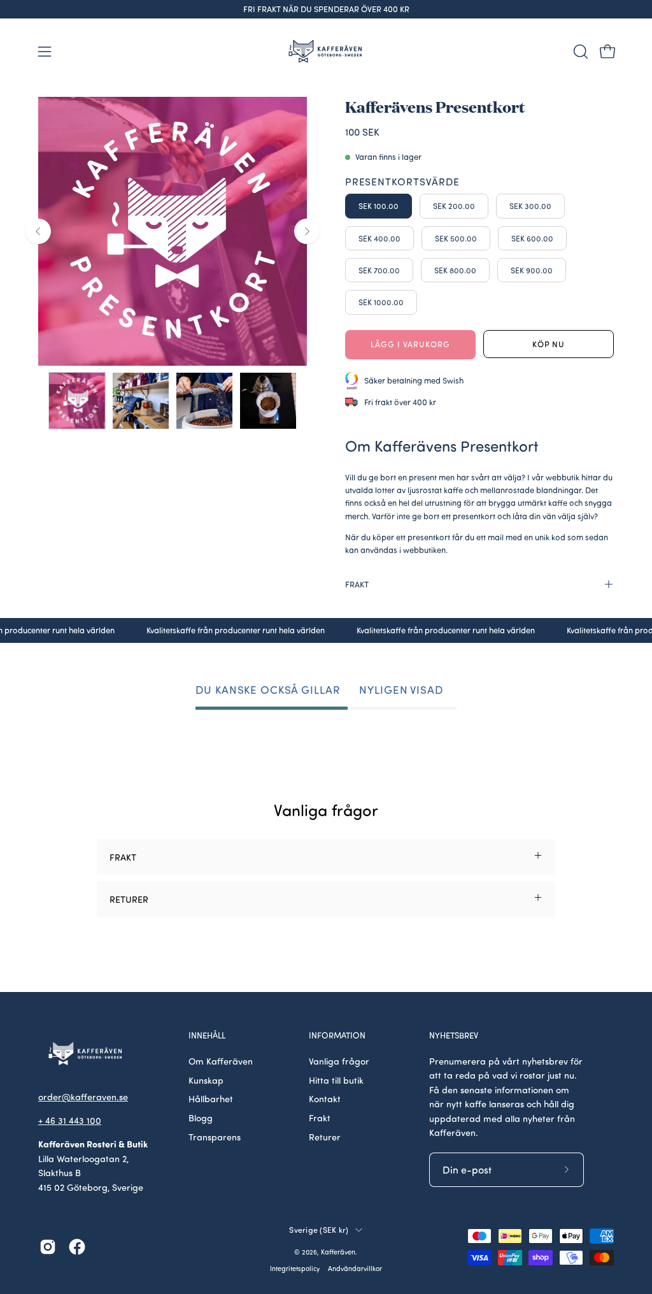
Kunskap (205, 1080)
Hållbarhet (210, 1098)
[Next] (307, 231)
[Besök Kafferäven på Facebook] (77, 1246)
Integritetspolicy (295, 1268)
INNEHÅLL (206, 1035)
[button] (579, 52)
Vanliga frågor (339, 1061)
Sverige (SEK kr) (318, 1230)
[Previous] (38, 231)
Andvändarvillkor (355, 1268)
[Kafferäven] (326, 51)
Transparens (214, 1136)
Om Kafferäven (220, 1061)
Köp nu (548, 344)
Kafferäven (338, 1251)
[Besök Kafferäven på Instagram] (47, 1246)
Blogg (200, 1117)
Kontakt (325, 1098)
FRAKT (357, 584)
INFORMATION (337, 1035)
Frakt (319, 1117)
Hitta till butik (336, 1080)
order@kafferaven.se (83, 1096)
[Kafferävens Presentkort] (77, 400)
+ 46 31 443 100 (69, 1120)
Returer (325, 1136)
